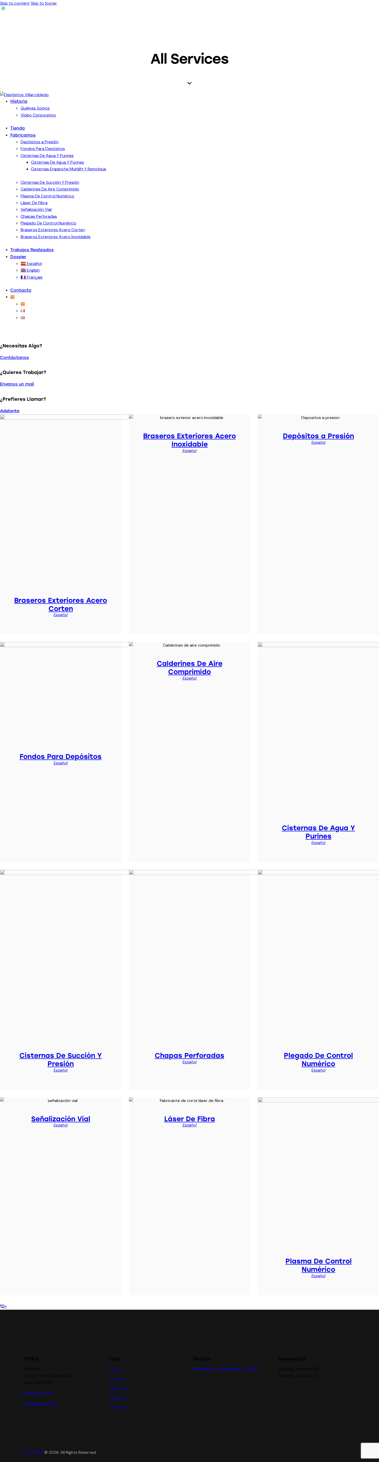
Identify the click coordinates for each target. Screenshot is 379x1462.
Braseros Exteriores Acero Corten (60, 604)
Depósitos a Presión (318, 436)
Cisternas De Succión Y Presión (60, 1059)
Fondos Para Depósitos (61, 757)
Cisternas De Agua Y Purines (318, 832)
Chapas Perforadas (189, 1055)
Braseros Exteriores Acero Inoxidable (189, 440)
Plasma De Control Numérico (318, 1265)
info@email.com (38, 1393)
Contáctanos (14, 357)
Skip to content (15, 3)
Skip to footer (44, 3)
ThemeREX (33, 1452)
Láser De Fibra (189, 1119)
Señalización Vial (60, 1119)
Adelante (9, 410)
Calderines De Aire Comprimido (190, 667)
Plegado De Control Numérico (318, 1059)
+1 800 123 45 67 (40, 1404)
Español (61, 614)
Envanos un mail (17, 384)
